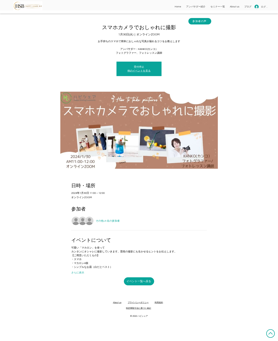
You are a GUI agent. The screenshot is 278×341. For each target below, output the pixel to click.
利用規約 (159, 302)
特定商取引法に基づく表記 (138, 308)
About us (117, 302)
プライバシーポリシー (138, 302)
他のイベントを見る (139, 70)
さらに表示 (77, 272)
